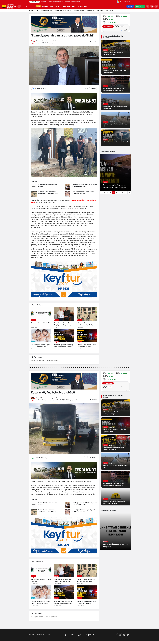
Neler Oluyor (33, 10)
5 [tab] (113, 192)
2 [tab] (104, 192)
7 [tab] (119, 192)
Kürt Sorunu (100, 10)
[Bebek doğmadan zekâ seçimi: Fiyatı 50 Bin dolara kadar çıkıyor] (81, 194)
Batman (105, 50)
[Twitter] (120, 635)
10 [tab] (129, 192)
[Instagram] (124, 635)
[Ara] (147, 6)
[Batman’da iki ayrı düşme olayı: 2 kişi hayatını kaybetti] (87, 339)
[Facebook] (116, 635)
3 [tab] (107, 192)
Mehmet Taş (40, 398)
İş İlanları (130, 6)
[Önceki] (126, 10)
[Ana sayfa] (26, 6)
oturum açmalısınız (51, 360)
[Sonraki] (128, 10)
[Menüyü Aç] (19, 6)
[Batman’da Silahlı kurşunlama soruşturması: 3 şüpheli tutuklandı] (47, 194)
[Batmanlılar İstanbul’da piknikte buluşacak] (47, 187)
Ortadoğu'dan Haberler (78, 10)
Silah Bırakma (90, 10)
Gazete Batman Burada (43, 41)
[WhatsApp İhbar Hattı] (128, 635)
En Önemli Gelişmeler (47, 10)
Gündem (105, 86)
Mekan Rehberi (140, 6)
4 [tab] (110, 192)
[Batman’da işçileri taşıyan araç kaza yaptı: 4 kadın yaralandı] (64, 339)
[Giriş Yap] (156, 6)
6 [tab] (116, 192)
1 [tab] (101, 192)
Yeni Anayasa (109, 10)
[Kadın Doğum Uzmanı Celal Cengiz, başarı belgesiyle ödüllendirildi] (81, 187)
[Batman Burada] (8, 6)
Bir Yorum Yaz (36, 357)
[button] (152, 6)
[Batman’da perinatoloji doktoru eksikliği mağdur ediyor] (115, 172)
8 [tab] (122, 192)
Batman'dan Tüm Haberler (62, 10)
